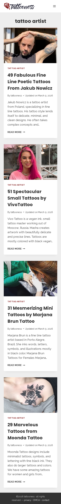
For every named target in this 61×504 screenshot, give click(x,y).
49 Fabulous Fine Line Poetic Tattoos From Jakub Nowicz (30, 81)
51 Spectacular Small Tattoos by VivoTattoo (27, 198)
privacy (27, 500)
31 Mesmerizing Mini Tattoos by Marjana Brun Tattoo (30, 314)
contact (45, 500)
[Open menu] (54, 6)
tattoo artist (16, 68)
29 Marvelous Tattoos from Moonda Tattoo (25, 431)
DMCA (36, 500)
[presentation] (30, 45)
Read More (16, 132)
